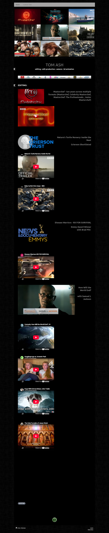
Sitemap (23, 528)
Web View (90, 529)
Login (91, 528)
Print (19, 528)
